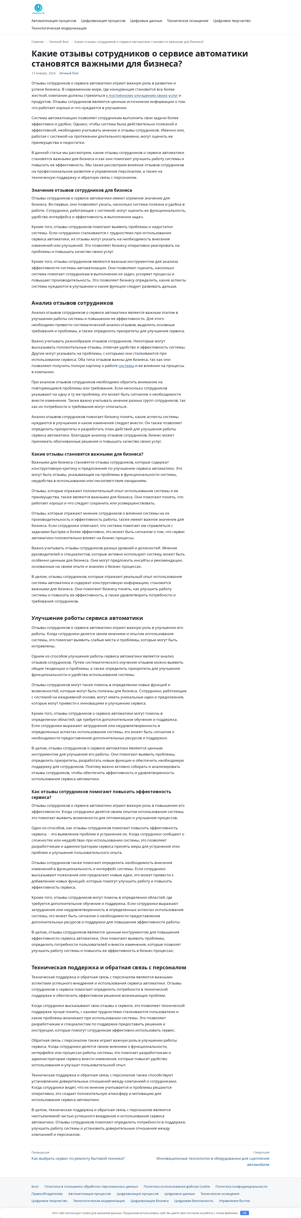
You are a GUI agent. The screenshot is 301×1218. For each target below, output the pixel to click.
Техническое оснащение (187, 20)
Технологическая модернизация (59, 28)
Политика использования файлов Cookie (177, 1186)
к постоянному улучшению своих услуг (142, 95)
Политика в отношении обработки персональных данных (91, 1186)
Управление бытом (234, 1200)
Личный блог (59, 42)
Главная (38, 42)
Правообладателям (47, 1193)
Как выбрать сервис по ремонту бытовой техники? (78, 1155)
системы (126, 365)
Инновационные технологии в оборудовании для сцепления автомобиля (212, 1158)
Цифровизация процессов (103, 20)
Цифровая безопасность (193, 1200)
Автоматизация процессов (54, 20)
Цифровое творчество (232, 20)
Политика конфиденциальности (242, 1186)
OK (245, 1213)
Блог (35, 1186)
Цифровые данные (146, 20)
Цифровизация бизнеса (149, 1200)
